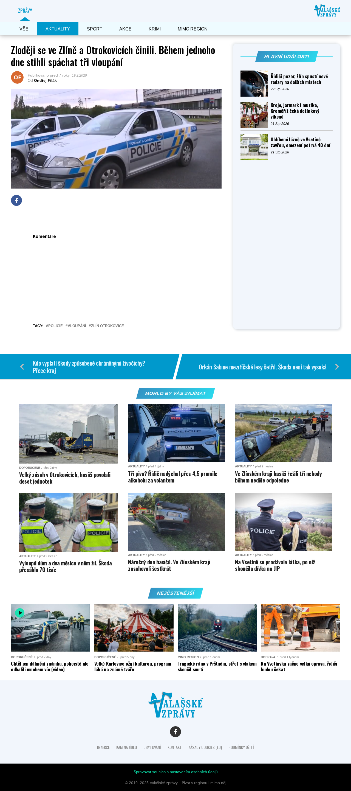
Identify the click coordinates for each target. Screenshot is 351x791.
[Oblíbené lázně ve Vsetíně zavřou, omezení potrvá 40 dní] (255, 146)
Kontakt (175, 747)
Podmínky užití (241, 747)
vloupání (77, 326)
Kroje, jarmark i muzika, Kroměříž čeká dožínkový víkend (295, 111)
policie (55, 326)
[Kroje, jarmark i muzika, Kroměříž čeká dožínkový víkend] (255, 115)
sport (94, 29)
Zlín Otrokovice (107, 326)
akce (125, 29)
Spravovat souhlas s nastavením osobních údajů (176, 772)
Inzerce (103, 747)
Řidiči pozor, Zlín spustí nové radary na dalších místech (299, 79)
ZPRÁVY (25, 10)
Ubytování (152, 747)
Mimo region (193, 29)
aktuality (58, 29)
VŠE (24, 29)
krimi (155, 29)
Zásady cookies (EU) (205, 747)
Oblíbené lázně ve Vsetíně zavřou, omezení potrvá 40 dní (300, 142)
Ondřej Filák (45, 80)
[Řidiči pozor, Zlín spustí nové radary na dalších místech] (255, 83)
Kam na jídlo (126, 747)
